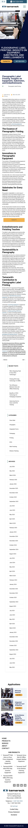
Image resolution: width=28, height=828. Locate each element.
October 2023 (13, 597)
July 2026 (12, 466)
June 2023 (12, 615)
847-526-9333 (18, 2)
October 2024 (13, 545)
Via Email (14, 806)
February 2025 (13, 527)
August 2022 (12, 654)
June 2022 (12, 663)
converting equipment (16, 124)
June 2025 (12, 510)
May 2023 (12, 619)
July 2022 (12, 658)
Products (6, 741)
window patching (12, 311)
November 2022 (13, 641)
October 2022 (13, 645)
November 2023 (13, 593)
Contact (5, 748)
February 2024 (13, 580)
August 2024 (12, 554)
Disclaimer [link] (14, 815)
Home (4, 738)
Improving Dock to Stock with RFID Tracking (14, 402)
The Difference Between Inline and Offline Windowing (14, 386)
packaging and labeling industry (9, 334)
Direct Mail (12, 420)
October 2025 (13, 497)
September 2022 (13, 650)
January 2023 (13, 632)
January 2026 (13, 484)
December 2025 (13, 488)
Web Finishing (13, 446)
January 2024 (13, 584)
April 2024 (12, 571)
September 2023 (13, 602)
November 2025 (13, 492)
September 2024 (13, 549)
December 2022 (13, 636)
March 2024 (12, 575)
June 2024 (12, 562)
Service (5, 743)
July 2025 (12, 506)
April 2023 (12, 623)
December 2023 (13, 588)
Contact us (4, 351)
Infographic (12, 424)
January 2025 (13, 532)
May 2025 (12, 514)
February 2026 (13, 479)
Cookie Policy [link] (14, 809)
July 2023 (12, 610)
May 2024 (12, 567)
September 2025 (13, 501)
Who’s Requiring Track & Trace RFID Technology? (15, 372)
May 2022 (12, 667)
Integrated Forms (14, 429)
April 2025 (12, 519)
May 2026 (12, 471)
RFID (10, 442)
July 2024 (12, 558)
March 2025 (12, 523)
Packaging (12, 433)
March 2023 (12, 628)
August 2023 (12, 606)
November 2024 (13, 540)
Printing (6, 96)
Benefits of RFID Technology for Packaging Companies (15, 394)
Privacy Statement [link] (14, 812)
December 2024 (13, 536)
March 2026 (12, 475)
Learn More (18, 694)
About (4, 746)
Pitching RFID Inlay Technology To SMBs (15, 379)
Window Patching (14, 451)
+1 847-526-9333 (17, 801)
